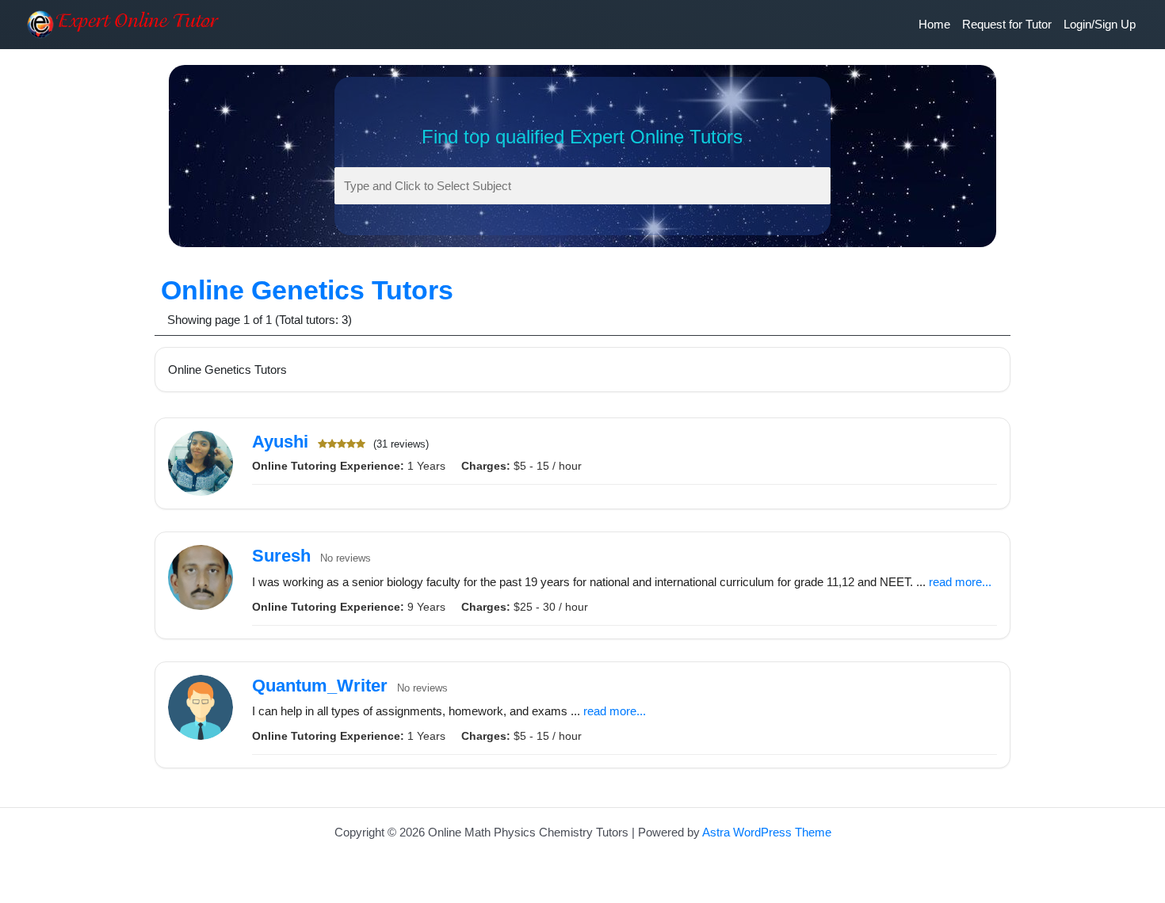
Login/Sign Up (1100, 24)
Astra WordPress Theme (766, 832)
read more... (960, 582)
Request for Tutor (1007, 24)
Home (934, 24)
